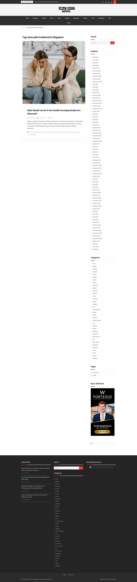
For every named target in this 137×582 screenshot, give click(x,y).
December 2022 (97, 165)
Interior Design (97, 320)
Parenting (95, 334)
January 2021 (96, 227)
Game (94, 301)
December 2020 (97, 230)
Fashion (95, 288)
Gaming (67, 18)
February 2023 (97, 160)
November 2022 (97, 168)
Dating (94, 282)
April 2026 (95, 65)
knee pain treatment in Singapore (51, 132)
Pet (94, 339)
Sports (94, 350)
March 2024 (96, 125)
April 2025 (95, 90)
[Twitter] (106, 2)
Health (44, 18)
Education (76, 18)
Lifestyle (95, 326)
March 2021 (96, 222)
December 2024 (97, 100)
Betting (95, 269)
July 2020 (95, 244)
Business (35, 18)
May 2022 (95, 184)
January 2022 (96, 195)
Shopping (101, 18)
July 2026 (95, 57)
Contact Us (96, 372)
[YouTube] (112, 2)
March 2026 (96, 68)
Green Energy (96, 309)
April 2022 (95, 187)
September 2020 (97, 238)
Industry (95, 317)
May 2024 (95, 119)
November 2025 (97, 76)
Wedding (95, 358)
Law (94, 323)
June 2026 (95, 60)
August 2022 (96, 176)
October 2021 (96, 203)
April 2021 (95, 219)
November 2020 (97, 233)
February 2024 (97, 127)
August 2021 (96, 209)
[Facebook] (103, 2)
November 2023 (97, 135)
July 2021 (95, 211)
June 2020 (95, 246)
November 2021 (97, 200)
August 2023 (96, 144)
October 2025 (96, 79)
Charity (95, 277)
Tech (109, 18)
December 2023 (97, 133)
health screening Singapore (35, 132)
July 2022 (95, 179)
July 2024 (95, 114)
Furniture (95, 299)
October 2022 (96, 171)
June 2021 (95, 214)
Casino (94, 274)
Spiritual (95, 347)
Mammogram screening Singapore (68, 132)
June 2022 (95, 181)
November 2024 (97, 103)
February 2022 (97, 192)
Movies (94, 328)
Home (51, 18)
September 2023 (97, 141)
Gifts (94, 307)
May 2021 (95, 217)
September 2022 (97, 173)
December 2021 (97, 198)
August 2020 (96, 241)
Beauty (94, 266)
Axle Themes (112, 579)
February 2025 (97, 95)
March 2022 (96, 190)
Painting (95, 331)
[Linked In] (109, 2)
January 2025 (96, 98)
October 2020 (96, 236)
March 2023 (96, 157)
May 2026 (95, 62)
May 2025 (95, 87)
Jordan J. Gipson (42, 118)
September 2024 (97, 108)
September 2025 (97, 81)
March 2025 (96, 92)
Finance (85, 18)
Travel (59, 18)
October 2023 (96, 138)
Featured (95, 290)
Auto (27, 18)
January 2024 (96, 130)
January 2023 (96, 163)
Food (93, 18)
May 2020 (95, 249)
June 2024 (95, 117)
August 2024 (96, 111)
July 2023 (95, 146)
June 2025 (95, 84)
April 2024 (95, 122)
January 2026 (96, 73)
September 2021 (97, 206)
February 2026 (97, 71)
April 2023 (95, 154)
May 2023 (95, 152)
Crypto (94, 280)
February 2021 (97, 225)
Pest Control (96, 336)
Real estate (96, 342)
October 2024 (96, 106)
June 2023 (95, 149)
